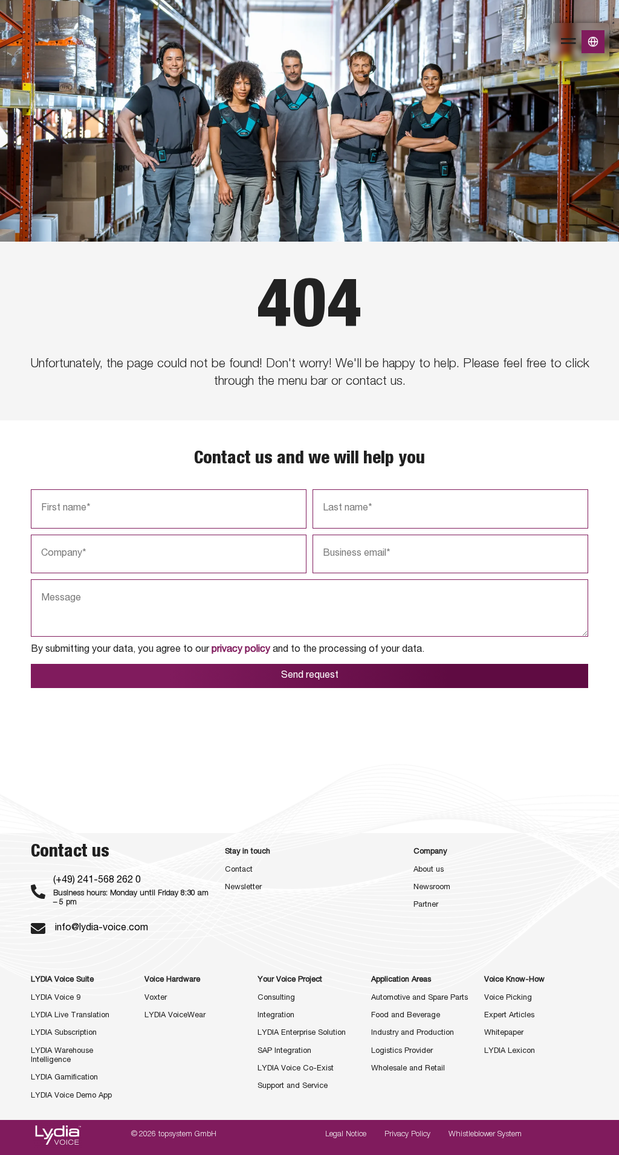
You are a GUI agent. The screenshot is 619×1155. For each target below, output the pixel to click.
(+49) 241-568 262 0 (97, 881)
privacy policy (241, 650)
